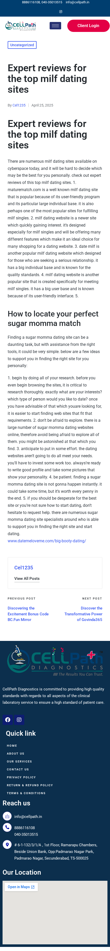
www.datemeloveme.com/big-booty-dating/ (47, 540)
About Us (16, 753)
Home (12, 745)
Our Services (19, 761)
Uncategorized (22, 45)
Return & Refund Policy (30, 785)
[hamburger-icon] (55, 25)
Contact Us (18, 769)
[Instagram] (60, 12)
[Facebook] (52, 12)
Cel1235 (23, 568)
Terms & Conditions (26, 793)
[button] (27, 578)
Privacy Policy (21, 777)
